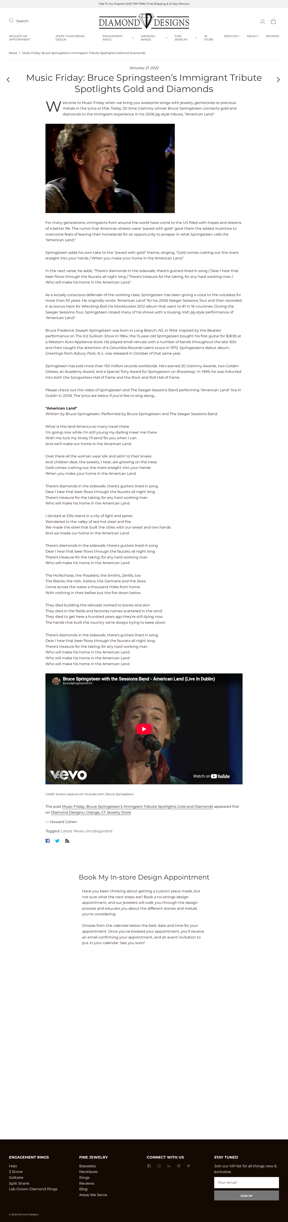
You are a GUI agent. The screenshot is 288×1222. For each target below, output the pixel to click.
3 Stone (16, 1172)
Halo (13, 1166)
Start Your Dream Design (70, 37)
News (13, 53)
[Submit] (14, 20)
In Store (208, 37)
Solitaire (16, 1177)
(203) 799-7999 (135, 3)
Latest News (72, 831)
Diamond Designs (28, 1214)
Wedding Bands (148, 37)
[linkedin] (169, 1166)
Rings (84, 1177)
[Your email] (246, 1182)
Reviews (272, 36)
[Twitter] (57, 841)
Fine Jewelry (181, 37)
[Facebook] (47, 841)
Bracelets (87, 1166)
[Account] (262, 21)
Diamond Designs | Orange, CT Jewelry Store (91, 812)
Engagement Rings (113, 37)
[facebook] (149, 1166)
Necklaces (88, 1172)
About (252, 36)
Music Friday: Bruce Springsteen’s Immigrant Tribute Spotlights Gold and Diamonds (137, 806)
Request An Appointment (19, 37)
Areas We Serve (93, 1195)
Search (22, 21)
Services (231, 36)
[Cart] (273, 21)
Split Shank (19, 1183)
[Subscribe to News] (67, 841)
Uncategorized (98, 831)
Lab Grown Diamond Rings (33, 1189)
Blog (83, 1189)
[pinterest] (179, 1166)
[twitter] (189, 1166)
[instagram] (159, 1166)
